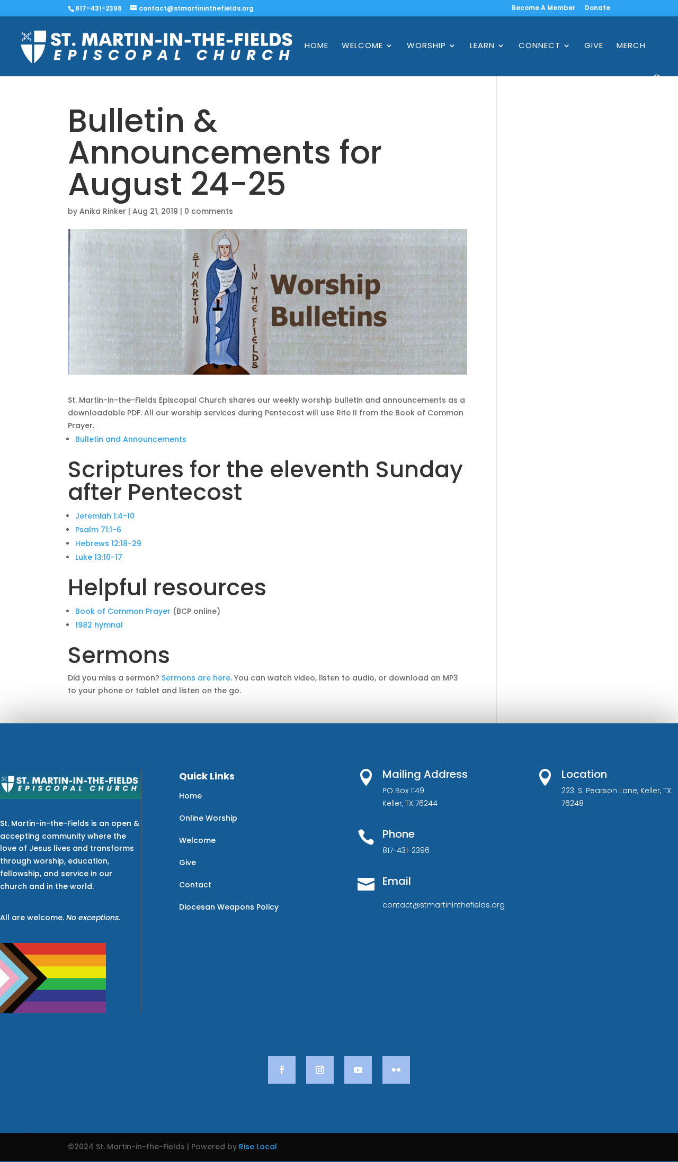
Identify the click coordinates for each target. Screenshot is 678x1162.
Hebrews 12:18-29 (108, 543)
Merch (631, 46)
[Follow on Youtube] (358, 1070)
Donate (597, 8)
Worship (426, 46)
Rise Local (258, 1146)
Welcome (362, 46)
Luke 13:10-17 (98, 557)
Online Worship (208, 818)
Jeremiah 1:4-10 (105, 516)
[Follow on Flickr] (396, 1070)
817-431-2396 (98, 8)
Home (316, 46)
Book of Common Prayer (123, 611)
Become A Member (543, 8)
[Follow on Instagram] (320, 1070)
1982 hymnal (99, 625)
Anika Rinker (102, 211)
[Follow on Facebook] (282, 1070)
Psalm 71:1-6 (98, 529)
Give (593, 46)
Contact (195, 884)
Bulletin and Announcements (130, 439)
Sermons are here (196, 678)
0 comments (208, 211)
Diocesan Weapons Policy (229, 907)
